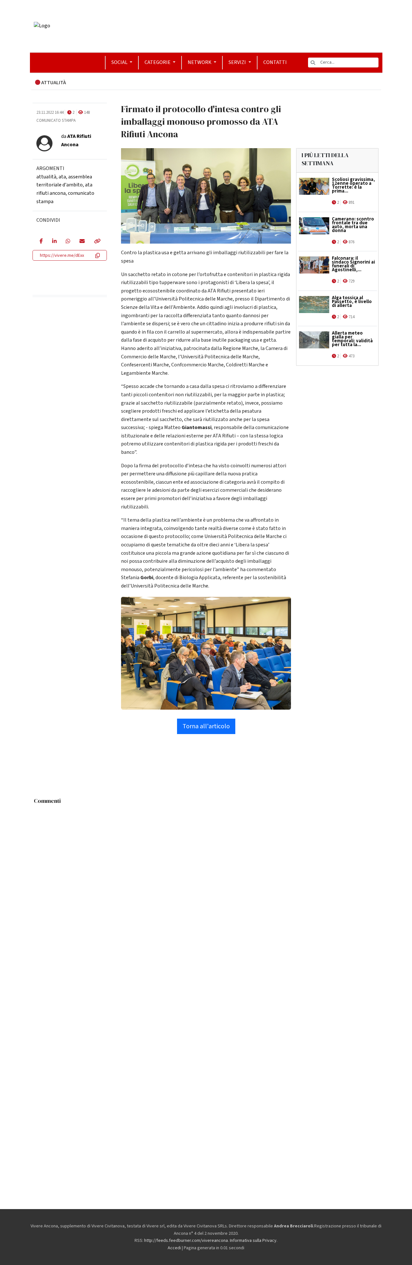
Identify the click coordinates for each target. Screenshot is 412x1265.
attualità (46, 176)
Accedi (174, 1248)
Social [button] (119, 62)
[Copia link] (97, 241)
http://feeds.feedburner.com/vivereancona (186, 1240)
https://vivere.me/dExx (62, 255)
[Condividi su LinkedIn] (54, 241)
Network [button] (200, 62)
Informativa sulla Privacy (253, 1240)
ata (62, 176)
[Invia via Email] (82, 241)
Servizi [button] (238, 62)
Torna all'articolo (206, 726)
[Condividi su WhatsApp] (67, 241)
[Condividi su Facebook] (41, 241)
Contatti (275, 62)
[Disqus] (206, 887)
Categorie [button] (158, 62)
